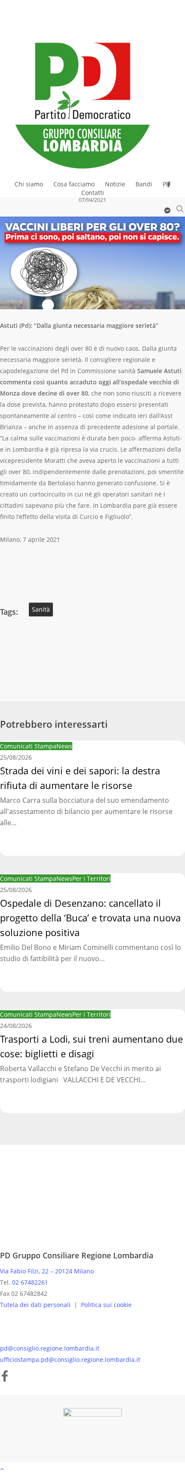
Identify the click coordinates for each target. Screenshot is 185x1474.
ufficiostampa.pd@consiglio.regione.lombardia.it (70, 1359)
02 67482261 (30, 1282)
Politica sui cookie (106, 1305)
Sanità (41, 609)
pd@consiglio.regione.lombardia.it (49, 1348)
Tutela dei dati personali (36, 1305)
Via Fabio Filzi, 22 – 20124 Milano (47, 1271)
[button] (92, 1468)
